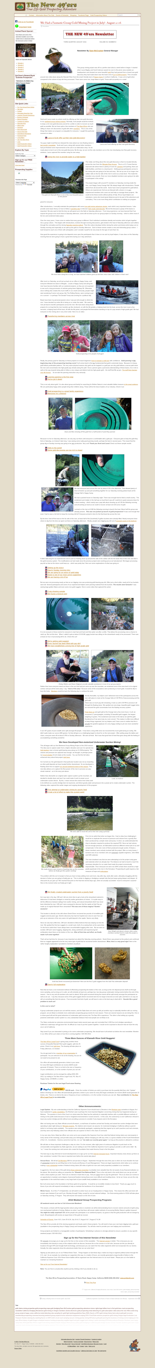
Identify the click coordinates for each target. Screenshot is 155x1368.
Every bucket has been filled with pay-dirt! (64, 644)
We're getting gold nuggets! (58, 641)
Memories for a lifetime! (57, 394)
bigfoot (82, 1325)
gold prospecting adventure (81, 1308)
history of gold (27, 1320)
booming (41, 1315)
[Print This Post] (85, 1282)
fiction (110, 1320)
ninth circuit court (57, 1318)
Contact (31, 15)
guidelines (78, 1313)
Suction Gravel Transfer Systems (116, 1322)
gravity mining (84, 1318)
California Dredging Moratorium (98, 1289)
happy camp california (32, 1313)
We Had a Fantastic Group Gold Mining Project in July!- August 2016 (80, 23)
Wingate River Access (109, 164)
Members (54, 691)
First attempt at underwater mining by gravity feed (67, 790)
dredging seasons (49, 1325)
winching (102, 1320)
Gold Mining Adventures (24, 133)
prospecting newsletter (133, 1291)
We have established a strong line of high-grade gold (68, 646)
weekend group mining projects (55, 121)
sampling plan (75, 209)
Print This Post (91, 1282)
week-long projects (36, 1325)
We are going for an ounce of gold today (63, 572)
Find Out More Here (21, 99)
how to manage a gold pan (100, 360)
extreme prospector (103, 1315)
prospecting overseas (31, 1315)
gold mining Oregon (116, 1315)
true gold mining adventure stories (95, 206)
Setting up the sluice (56, 568)
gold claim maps (133, 1322)
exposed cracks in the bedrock (126, 521)
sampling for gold (60, 1313)
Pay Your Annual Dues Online (25, 107)
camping (120, 166)
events (126, 1318)
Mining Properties (22, 119)
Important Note (25, 27)
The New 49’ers (82, 126)
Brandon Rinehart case (126, 1320)
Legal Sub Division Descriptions (94, 1325)
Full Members (62, 1160)
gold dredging (126, 1289)
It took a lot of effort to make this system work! (66, 792)
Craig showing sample (56, 591)
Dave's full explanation (56, 985)
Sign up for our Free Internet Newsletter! (53, 1264)
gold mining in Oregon (51, 1310)
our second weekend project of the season (74, 766)
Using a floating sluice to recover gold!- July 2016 (56, 1298)
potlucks (115, 1320)
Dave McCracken (96, 51)
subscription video (111, 1310)
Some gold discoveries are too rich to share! (65, 450)
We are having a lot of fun (58, 577)
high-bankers (44, 750)
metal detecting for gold (96, 1310)
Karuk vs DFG (94, 1313)
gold (109, 72)
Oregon (35, 1320)
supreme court (20, 1325)
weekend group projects (53, 1315)
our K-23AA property (120, 74)
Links (18, 142)
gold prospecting (135, 1289)
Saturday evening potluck (74, 225)
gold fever (69, 1325)
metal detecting (45, 1313)
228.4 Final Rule (90, 1315)
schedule (41, 1320)
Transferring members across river (61, 316)
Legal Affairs (20, 137)
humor (63, 1315)
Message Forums (98, 1344)
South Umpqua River (63, 1322)
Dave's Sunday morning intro (59, 570)
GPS (106, 1320)
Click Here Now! (19, 165)
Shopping (73, 15)
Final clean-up (89, 712)
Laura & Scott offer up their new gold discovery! (66, 138)
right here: (66, 757)
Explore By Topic (19, 153)
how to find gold (112, 1308)
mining (27, 1325)
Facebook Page (83, 15)
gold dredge (101, 1322)
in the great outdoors (131, 384)
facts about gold (118, 1313)
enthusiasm (104, 871)
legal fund (73, 1320)
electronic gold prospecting (79, 1310)
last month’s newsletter (48, 145)
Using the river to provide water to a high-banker (67, 157)
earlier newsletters (59, 1112)
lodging (130, 1318)
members (76, 128)
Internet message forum (101, 1154)
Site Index (20, 109)
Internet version (105, 1241)
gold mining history (106, 1313)
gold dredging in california (88, 1322)
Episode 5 (21, 71)
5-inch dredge (47, 755)
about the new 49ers (124, 1310)
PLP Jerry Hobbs (111, 1325)
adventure (69, 1315)
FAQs (57, 1325)
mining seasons (50, 1322)
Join (78, 1346)
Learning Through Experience (25, 115)
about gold (95, 1318)
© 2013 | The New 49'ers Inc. (21, 1341)
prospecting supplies (62, 1320)
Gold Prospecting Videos (98, 15)
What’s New (20, 125)
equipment (76, 1315)
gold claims (19, 1308)
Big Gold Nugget (102, 1350)
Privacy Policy (18, 1348)
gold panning (103, 1318)
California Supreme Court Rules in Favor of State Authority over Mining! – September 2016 (112, 1298)
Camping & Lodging (23, 121)
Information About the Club (45, 15)
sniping (82, 1315)
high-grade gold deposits (96, 209)
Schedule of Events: (47, 1219)
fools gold (76, 1325)
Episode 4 (21, 69)
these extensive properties (79, 1170)
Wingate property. (69, 1126)
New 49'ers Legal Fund (37, 1322)
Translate (29, 184)
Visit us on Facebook (26, 22)
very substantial (52, 1165)
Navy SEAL (86, 1313)
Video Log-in (92, 1346)
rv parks (95, 1320)
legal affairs (103, 1308)
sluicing (29, 1318)
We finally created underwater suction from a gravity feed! (70, 892)
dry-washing (37, 1318)
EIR (90, 1318)
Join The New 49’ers (23, 139)
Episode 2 (21, 65)
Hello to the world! (55, 448)
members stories (64, 1310)
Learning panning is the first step (60, 377)
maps (48, 1308)
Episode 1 (21, 63)
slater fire (62, 1325)
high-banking (70, 1313)
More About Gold (22, 129)
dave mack (110, 1289)
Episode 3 (21, 67)
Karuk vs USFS (46, 1318)
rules (52, 1313)
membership (19, 1315)
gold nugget (80, 1320)
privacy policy (74, 1322)
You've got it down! (55, 379)
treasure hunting (49, 1320)
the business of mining (115, 1318)
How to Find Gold (22, 131)
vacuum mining (74, 1318)
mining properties (29, 1308)
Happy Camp (98, 77)
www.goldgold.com (127, 1278)
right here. (57, 1046)
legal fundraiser (128, 1315)
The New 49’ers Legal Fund (49, 1041)
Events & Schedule (62, 15)
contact (131, 1325)
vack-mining (89, 1320)
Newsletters (46, 26)
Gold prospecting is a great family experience (65, 391)
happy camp (24, 1327)
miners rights (124, 1291)
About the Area (21, 123)
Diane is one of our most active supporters (64, 575)
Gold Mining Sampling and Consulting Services (68, 1350)
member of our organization (66, 1053)
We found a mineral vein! (57, 594)
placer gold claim (123, 1325)
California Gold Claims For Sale (89, 1350)
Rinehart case (116, 1109)
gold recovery (128, 1313)
